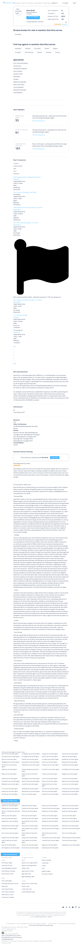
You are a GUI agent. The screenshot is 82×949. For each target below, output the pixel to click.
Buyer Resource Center (8, 874)
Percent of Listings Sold (21, 130)
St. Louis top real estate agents (10, 788)
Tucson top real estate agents (70, 778)
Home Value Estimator (7, 889)
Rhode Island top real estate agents (71, 837)
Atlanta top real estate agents (69, 762)
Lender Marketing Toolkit (28, 892)
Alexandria (48, 52)
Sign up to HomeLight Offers (29, 865)
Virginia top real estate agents (49, 845)
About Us (55, 3)
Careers (44, 865)
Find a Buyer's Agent (7, 863)
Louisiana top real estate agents (50, 818)
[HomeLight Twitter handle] (63, 907)
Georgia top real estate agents (50, 811)
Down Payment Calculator (8, 871)
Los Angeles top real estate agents (31, 754)
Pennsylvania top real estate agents (51, 837)
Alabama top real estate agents (10, 805)
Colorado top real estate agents (30, 808)
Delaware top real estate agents (70, 808)
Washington (18, 34)
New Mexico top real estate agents (71, 828)
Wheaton (39, 52)
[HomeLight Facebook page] (66, 907)
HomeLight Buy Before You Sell (10, 883)
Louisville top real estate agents (30, 784)
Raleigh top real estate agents (69, 774)
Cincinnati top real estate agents (50, 788)
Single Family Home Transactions (20, 144)
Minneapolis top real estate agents (31, 791)
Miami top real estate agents (9, 774)
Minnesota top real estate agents (70, 821)
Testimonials (45, 863)
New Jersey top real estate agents (50, 828)
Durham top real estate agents (70, 794)
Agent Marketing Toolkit (28, 876)
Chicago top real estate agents (50, 754)
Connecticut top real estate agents (51, 808)
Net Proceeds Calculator (8, 892)
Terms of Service (52, 923)
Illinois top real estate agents (29, 815)
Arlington (55, 48)
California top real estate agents (10, 808)
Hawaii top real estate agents (69, 811)
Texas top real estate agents (69, 840)
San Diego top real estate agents (30, 756)
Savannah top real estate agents (50, 794)
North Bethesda (29, 52)
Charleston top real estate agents (70, 788)
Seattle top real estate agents (9, 769)
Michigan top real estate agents (50, 821)
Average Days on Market (19, 116)
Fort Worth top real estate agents (50, 769)
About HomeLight (46, 860)
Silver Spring (37, 48)
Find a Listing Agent (7, 881)
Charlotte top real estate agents (30, 759)
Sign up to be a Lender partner (29, 883)
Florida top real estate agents (29, 811)
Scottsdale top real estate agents (70, 769)
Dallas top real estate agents (69, 756)
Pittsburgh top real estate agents (70, 791)
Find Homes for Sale (7, 865)
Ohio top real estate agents (69, 833)
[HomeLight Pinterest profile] (76, 907)
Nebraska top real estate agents (70, 826)
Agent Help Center (26, 874)
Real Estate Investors (47, 874)
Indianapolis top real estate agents (31, 765)
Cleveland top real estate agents (30, 788)
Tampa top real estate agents (49, 774)
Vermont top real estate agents (30, 845)
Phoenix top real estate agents (50, 756)
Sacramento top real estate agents (11, 781)
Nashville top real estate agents (70, 759)
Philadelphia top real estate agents (11, 762)
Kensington (18, 52)
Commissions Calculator (8, 897)
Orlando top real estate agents (10, 778)
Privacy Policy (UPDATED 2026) (67, 923)
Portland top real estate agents (70, 765)
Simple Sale (5, 886)
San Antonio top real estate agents (11, 756)
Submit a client (25, 868)
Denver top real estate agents (49, 762)
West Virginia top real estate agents (11, 848)
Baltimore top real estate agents (70, 781)
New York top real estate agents (10, 754)
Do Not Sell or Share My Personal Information (41, 925)
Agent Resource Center (28, 871)
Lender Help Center (27, 889)
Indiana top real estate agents (49, 815)
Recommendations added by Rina (22, 484)
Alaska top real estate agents (29, 805)
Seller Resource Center (7, 894)
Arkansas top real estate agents (70, 805)
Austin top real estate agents (9, 759)
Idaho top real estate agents (9, 815)
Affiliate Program (46, 871)
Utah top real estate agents (9, 845)
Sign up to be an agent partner (29, 863)
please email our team (41, 916)
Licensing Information (7, 939)
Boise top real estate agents (29, 794)
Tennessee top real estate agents (50, 840)
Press (43, 868)
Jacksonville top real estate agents (30, 762)
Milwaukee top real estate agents (10, 784)
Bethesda (27, 48)
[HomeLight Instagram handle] (69, 907)
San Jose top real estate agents (70, 784)
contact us (49, 916)
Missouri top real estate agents (30, 826)
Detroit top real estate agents (49, 791)
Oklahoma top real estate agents (10, 837)
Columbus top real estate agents (50, 765)
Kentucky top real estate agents (30, 818)
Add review (54, 457)
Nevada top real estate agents (9, 828)
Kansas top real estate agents (9, 818)
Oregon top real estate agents (29, 837)
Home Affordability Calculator (9, 868)
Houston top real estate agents (70, 754)
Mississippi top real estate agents (10, 826)
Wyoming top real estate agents (50, 848)
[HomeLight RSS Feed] (79, 907)
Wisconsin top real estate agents (30, 848)
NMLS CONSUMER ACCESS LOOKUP (11, 935)
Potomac (57, 52)
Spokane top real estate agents (10, 791)
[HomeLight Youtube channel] (72, 907)
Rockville (46, 48)
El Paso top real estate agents (49, 778)
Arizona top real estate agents (49, 805)
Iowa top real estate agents (69, 815)
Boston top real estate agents (49, 781)
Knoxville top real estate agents (10, 794)
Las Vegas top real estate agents (50, 759)
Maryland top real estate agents (10, 821)
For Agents (65, 3)
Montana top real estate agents (50, 826)
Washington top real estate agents (31, 778)
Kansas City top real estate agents (30, 781)
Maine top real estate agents (69, 818)
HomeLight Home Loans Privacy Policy (12, 937)
